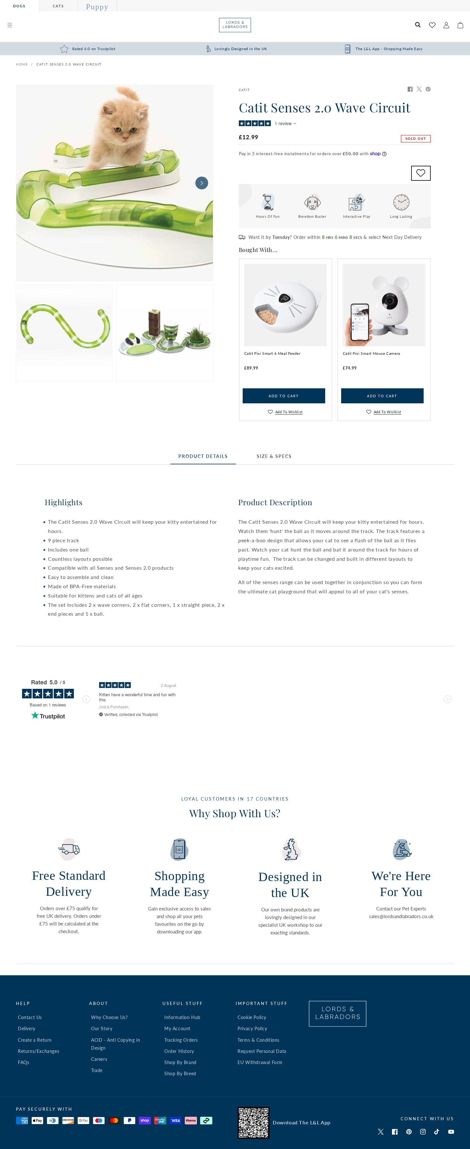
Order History (179, 1051)
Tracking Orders (181, 1040)
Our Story (101, 1028)
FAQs (23, 1062)
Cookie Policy (252, 1017)
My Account (177, 1028)
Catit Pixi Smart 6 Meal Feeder (272, 353)
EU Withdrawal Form (260, 1062)
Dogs (19, 6)
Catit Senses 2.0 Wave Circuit (69, 64)
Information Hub (182, 1017)
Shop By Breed (180, 1073)
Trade (97, 1070)
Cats (58, 6)
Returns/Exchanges (38, 1051)
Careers (99, 1059)
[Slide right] (201, 183)
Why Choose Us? (109, 1017)
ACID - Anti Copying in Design (115, 1044)
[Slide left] (27, 183)
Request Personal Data (262, 1051)
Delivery (26, 1028)
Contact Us (30, 1017)
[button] (10, 25)
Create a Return (35, 1040)
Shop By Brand (180, 1062)
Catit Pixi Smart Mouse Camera (371, 353)
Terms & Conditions (258, 1040)
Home (22, 64)
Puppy (97, 7)
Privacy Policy (252, 1028)
